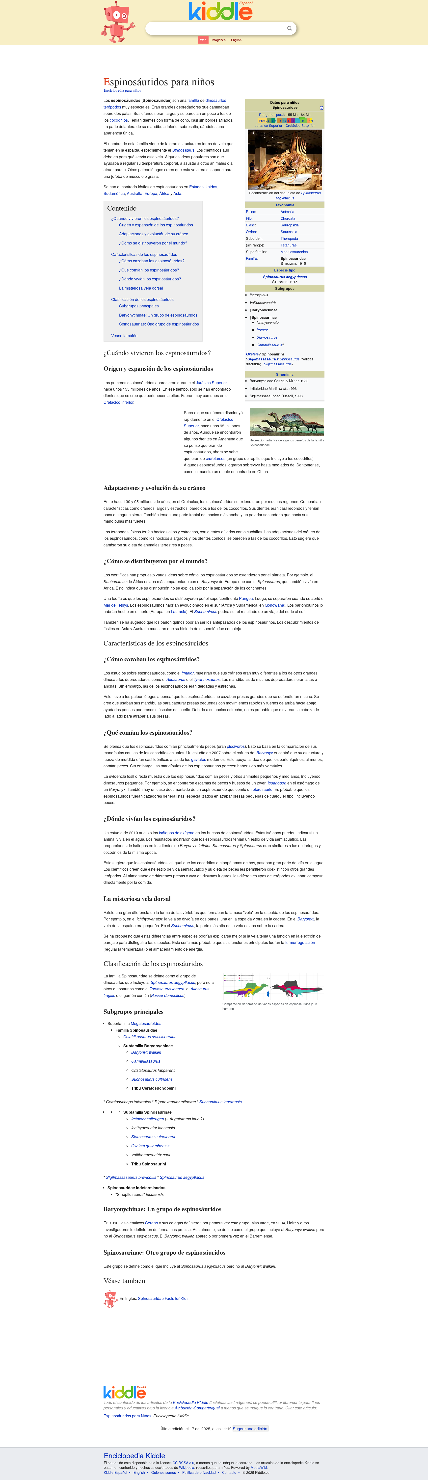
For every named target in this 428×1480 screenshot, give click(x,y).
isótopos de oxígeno (176, 832)
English (236, 40)
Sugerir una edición (250, 1428)
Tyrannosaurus (207, 679)
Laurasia (178, 611)
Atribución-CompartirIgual (197, 1408)
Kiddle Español (115, 1472)
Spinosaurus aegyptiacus (285, 276)
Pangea (246, 598)
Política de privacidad (199, 1472)
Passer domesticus (167, 995)
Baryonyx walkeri (146, 1052)
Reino (250, 211)
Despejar (279, 28)
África (164, 193)
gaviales (198, 759)
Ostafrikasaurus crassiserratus (149, 1036)
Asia (177, 193)
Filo (249, 218)
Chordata (288, 218)
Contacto (229, 1472)
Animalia (287, 211)
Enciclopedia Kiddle (190, 1402)
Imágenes (219, 40)
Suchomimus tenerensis (220, 1101)
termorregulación (300, 942)
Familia (251, 258)
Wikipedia (186, 1467)
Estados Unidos (203, 186)
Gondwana (274, 605)
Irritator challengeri (147, 1119)
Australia (134, 193)
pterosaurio (262, 789)
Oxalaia (252, 353)
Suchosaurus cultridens (152, 1079)
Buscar (289, 28)
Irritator (262, 329)
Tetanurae (289, 244)
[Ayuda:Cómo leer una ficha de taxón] (321, 107)
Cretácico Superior (300, 125)
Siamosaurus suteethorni (153, 1136)
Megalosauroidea (294, 251)
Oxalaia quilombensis (150, 1146)
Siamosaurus (267, 337)
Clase (250, 224)
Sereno (151, 1223)
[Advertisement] (214, 59)
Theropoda (289, 238)
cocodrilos (119, 120)
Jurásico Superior (268, 125)
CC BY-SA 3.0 (183, 1462)
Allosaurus (175, 679)
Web (203, 40)
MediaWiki (259, 1467)
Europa (150, 193)
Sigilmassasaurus (262, 358)
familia (193, 100)
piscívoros (236, 746)
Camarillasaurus (269, 344)
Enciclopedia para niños (122, 90)
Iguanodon (277, 783)
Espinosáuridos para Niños (127, 1416)
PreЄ (263, 120)
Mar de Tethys (116, 605)
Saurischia (289, 231)
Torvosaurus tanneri (167, 989)
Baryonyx (264, 752)
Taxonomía (284, 204)
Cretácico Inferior (118, 402)
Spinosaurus (289, 358)
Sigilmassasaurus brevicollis (131, 1177)
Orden (251, 231)
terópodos (112, 107)
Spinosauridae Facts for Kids (163, 1298)
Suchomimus (205, 611)
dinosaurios (216, 100)
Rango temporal (271, 114)
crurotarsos (215, 458)
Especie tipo (284, 270)
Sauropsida (290, 224)
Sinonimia (285, 374)
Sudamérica (114, 193)
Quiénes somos (163, 1472)
